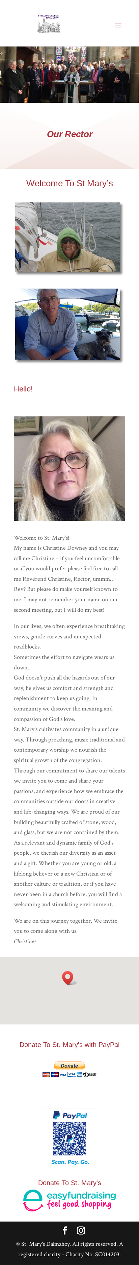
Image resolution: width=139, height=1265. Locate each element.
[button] (69, 978)
